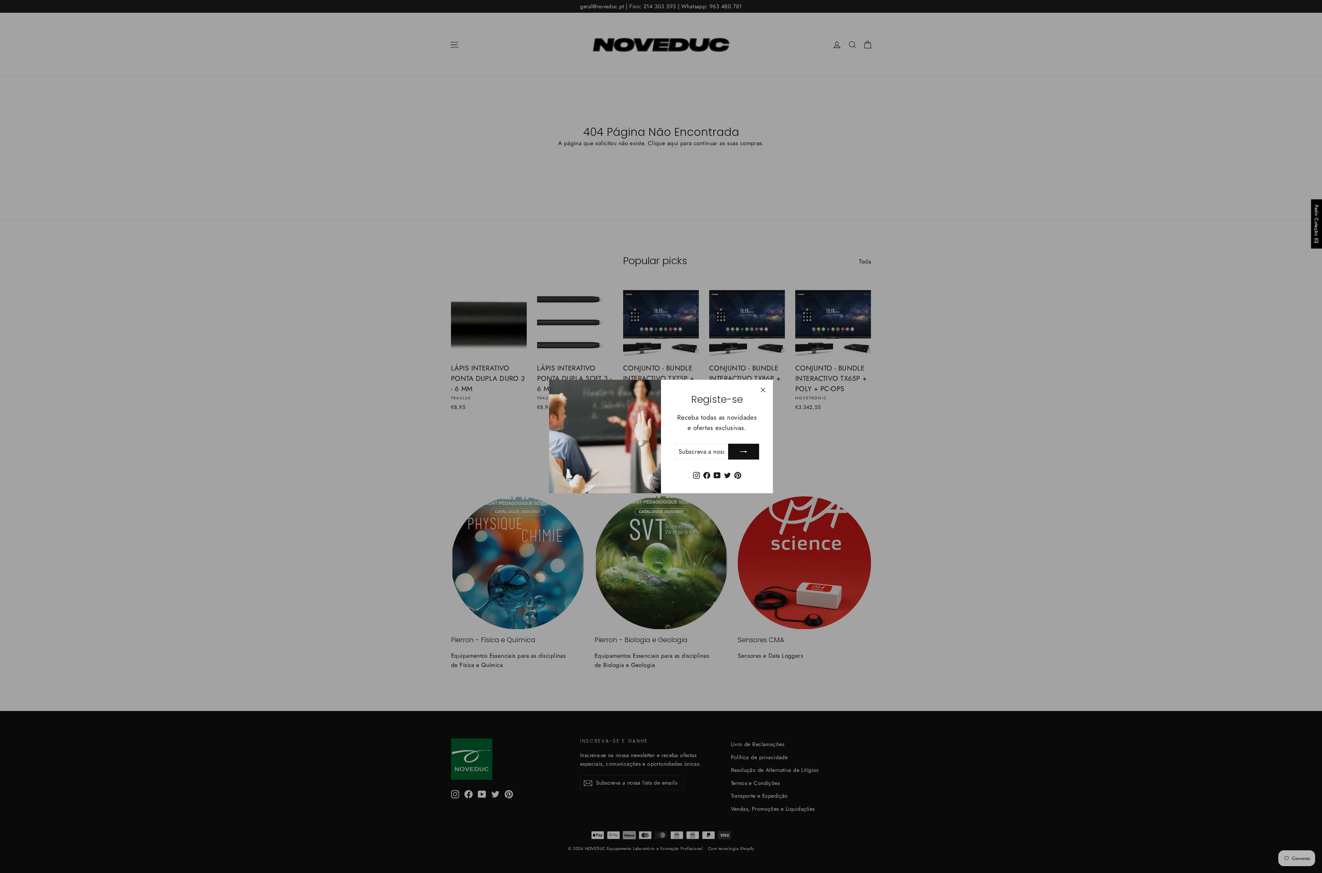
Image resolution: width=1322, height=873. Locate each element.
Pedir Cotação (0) (1316, 223)
